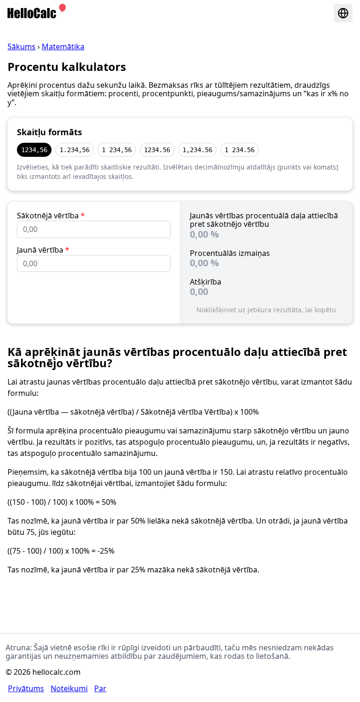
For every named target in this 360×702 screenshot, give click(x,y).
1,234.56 (197, 150)
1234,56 (34, 150)
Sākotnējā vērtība (51, 215)
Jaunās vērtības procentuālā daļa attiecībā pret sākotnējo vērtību (264, 220)
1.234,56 (75, 150)
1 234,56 (117, 150)
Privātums (26, 688)
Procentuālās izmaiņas (230, 253)
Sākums (22, 46)
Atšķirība (205, 282)
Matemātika (63, 46)
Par (100, 688)
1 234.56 (240, 150)
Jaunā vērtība (43, 250)
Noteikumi (69, 688)
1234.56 (157, 150)
